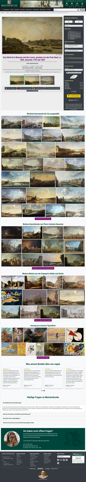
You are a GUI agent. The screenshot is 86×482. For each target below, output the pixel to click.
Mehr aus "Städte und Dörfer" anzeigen (43, 320)
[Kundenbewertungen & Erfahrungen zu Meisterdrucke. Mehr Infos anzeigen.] (78, 458)
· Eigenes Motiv (32, 455)
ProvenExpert (9, 385)
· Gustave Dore (46, 462)
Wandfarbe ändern (39, 88)
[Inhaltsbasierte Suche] (81, 9)
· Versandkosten (33, 458)
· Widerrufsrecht (19, 461)
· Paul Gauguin (46, 458)
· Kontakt (17, 455)
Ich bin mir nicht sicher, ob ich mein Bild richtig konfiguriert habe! (18, 422)
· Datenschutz (18, 459)
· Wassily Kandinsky (47, 459)
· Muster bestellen (33, 465)
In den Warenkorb (74, 96)
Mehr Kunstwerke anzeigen (43, 357)
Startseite (2, 12)
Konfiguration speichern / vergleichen (74, 72)
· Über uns (18, 464)
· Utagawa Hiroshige (47, 461)
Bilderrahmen (29, 9)
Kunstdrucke (6, 9)
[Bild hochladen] (83, 9)
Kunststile (22, 9)
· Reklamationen (19, 462)
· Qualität (31, 459)
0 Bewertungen (35, 90)
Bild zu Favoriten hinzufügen (25, 88)
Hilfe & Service (43, 9)
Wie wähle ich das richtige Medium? (11, 418)
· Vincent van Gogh (47, 455)
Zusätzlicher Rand (67, 24)
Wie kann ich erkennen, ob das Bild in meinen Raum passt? (17, 414)
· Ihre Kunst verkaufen (34, 456)
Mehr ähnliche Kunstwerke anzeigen (43, 218)
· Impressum (18, 456)
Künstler (12, 9)
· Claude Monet (46, 456)
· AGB (17, 458)
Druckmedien (36, 9)
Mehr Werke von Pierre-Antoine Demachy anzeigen (43, 268)
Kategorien (17, 9)
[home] (2, 9)
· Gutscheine (32, 464)
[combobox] (74, 26)
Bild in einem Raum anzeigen (52, 88)
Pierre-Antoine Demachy (25, 12)
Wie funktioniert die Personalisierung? (12, 403)
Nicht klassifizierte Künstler (15, 12)
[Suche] (78, 9)
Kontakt (48, 9)
